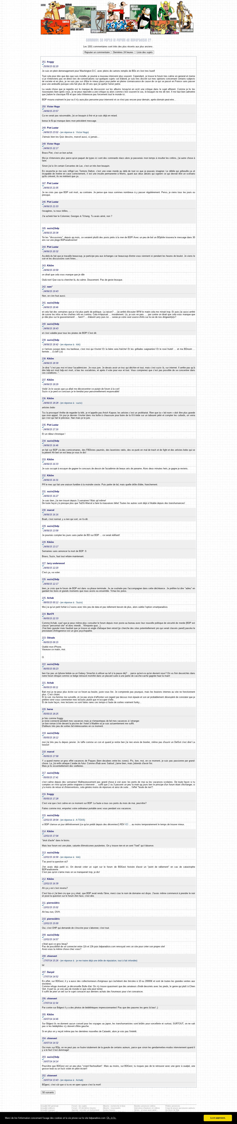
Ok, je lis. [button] (111, 1118)
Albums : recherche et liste (114, 1106)
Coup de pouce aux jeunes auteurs (180, 1108)
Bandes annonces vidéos (144, 1106)
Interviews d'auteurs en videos (147, 1108)
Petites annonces (172, 1106)
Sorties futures (109, 1110)
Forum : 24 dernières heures (84, 1108)
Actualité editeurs (47, 1108)
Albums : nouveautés (112, 1108)
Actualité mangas (47, 1110)
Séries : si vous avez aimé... (146, 1110)
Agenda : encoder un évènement (85, 1110)
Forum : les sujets (79, 1106)
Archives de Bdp (172, 1110)
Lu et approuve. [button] (218, 1118)
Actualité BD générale (49, 1106)
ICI (126, 824)
